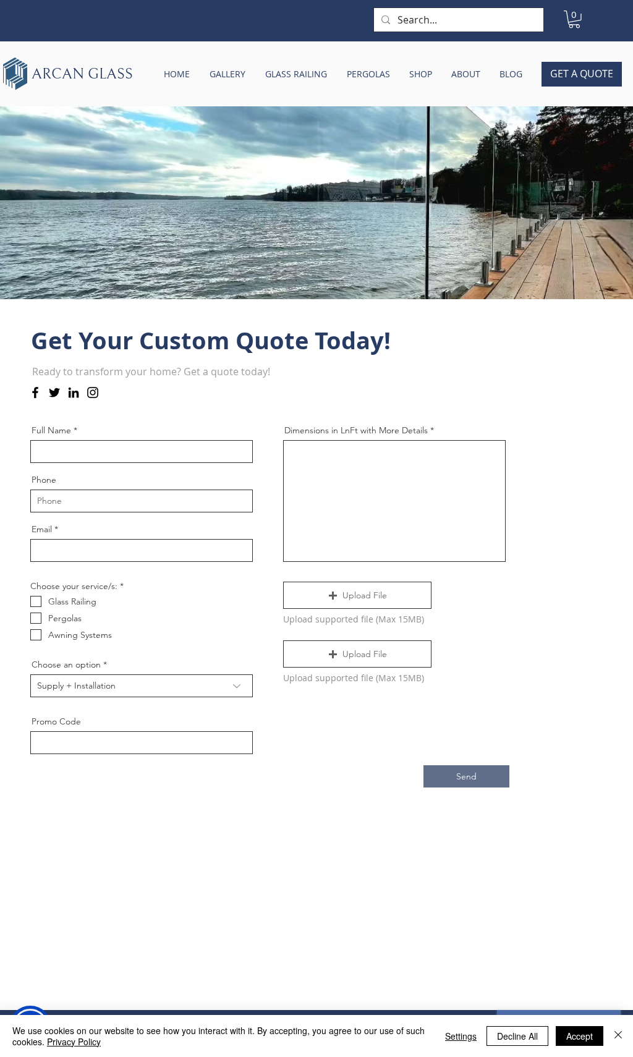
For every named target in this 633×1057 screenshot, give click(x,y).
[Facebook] (35, 392)
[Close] (618, 1036)
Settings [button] (461, 1036)
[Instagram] (92, 392)
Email (42, 529)
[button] (574, 19)
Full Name (51, 430)
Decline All (517, 1036)
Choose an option (66, 664)
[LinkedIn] (73, 392)
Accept (579, 1036)
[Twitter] (54, 392)
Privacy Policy (74, 1041)
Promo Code (56, 721)
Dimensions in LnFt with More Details (356, 430)
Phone (44, 479)
